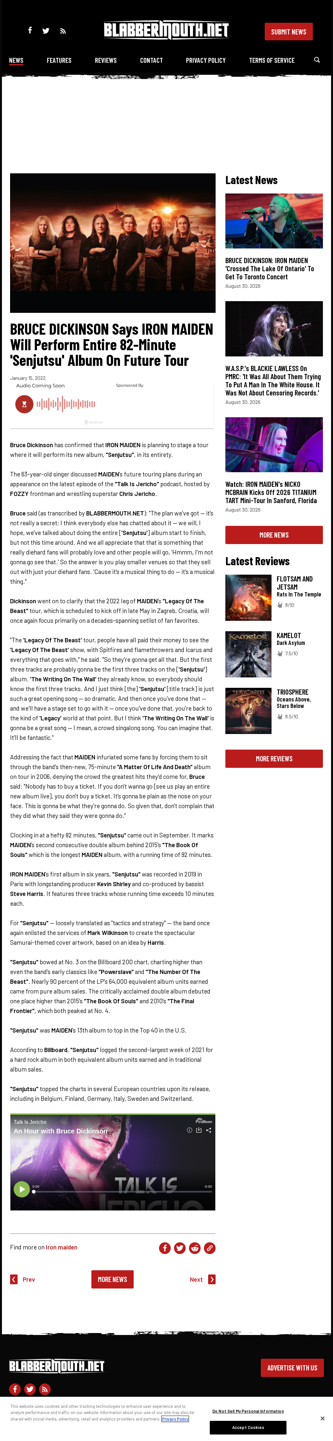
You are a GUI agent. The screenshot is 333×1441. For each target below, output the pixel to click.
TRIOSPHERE (293, 691)
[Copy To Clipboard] (210, 1248)
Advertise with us (292, 1367)
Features (59, 60)
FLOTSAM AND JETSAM (295, 582)
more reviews (274, 758)
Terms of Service (272, 60)
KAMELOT (289, 635)
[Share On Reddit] (195, 1248)
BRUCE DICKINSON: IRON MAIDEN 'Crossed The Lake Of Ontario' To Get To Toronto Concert (269, 268)
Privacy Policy (206, 60)
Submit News (288, 31)
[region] (166, 1419)
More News (112, 1279)
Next (196, 1279)
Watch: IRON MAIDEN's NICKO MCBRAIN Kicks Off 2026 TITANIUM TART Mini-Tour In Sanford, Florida (271, 492)
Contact (151, 60)
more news (274, 534)
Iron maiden (61, 1247)
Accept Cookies (248, 1427)
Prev (29, 1279)
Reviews (106, 60)
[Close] (322, 1418)
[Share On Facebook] (165, 1248)
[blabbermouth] (166, 37)
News (16, 60)
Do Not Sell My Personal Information (248, 1411)
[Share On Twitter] (180, 1248)
